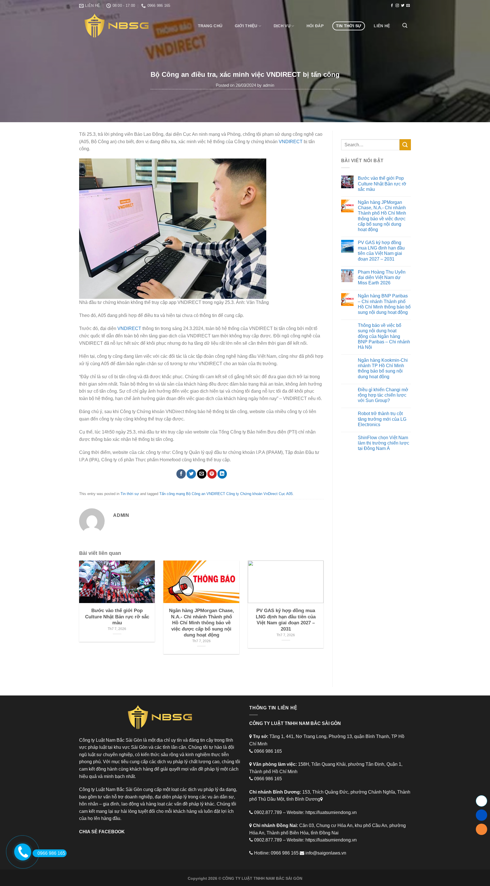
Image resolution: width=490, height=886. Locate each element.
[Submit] (405, 144)
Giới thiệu (246, 26)
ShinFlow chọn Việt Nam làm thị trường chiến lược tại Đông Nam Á (383, 443)
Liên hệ (382, 26)
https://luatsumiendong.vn (331, 812)
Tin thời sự (349, 26)
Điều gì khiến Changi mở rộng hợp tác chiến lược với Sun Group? (383, 395)
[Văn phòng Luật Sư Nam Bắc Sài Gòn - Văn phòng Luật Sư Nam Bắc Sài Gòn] (118, 26)
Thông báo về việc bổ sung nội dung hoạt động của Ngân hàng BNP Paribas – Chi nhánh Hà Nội (384, 336)
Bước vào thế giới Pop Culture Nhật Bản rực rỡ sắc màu (382, 183)
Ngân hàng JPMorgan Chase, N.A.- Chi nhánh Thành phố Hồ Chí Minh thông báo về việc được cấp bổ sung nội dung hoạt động (382, 216)
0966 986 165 (51, 853)
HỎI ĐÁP (315, 26)
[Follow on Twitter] (402, 6)
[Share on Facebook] (181, 474)
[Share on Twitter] (191, 474)
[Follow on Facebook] (392, 6)
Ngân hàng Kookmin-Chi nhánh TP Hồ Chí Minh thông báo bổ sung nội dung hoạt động (383, 368)
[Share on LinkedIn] (222, 474)
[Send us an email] (408, 6)
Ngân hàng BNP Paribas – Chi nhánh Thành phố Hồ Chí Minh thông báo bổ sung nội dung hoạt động (384, 304)
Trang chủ (210, 26)
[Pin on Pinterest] (212, 474)
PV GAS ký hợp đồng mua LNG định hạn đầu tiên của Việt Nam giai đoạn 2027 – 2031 (381, 250)
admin (268, 85)
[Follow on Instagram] (397, 6)
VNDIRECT (291, 141)
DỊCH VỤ (282, 26)
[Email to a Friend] (201, 474)
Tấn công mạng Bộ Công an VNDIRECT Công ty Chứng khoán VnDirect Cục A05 (226, 494)
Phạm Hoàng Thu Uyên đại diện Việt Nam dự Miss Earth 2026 (381, 277)
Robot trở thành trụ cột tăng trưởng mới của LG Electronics (382, 419)
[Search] (405, 25)
